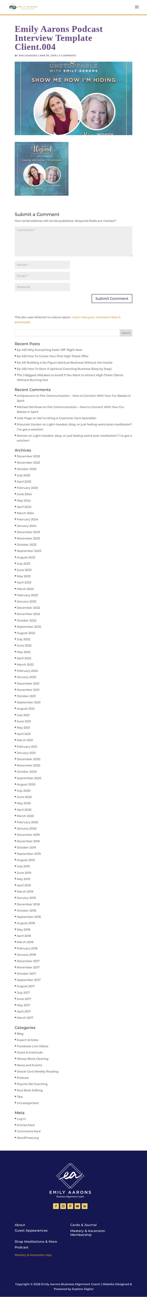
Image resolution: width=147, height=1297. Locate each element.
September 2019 (29, 853)
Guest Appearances (31, 1230)
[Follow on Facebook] (56, 1206)
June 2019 (24, 872)
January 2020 (27, 828)
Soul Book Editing (30, 1090)
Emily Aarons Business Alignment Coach (70, 1284)
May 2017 (23, 1005)
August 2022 (26, 633)
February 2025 (27, 488)
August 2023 (26, 557)
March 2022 (25, 664)
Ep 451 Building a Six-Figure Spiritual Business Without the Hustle (64, 362)
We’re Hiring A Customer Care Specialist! (66, 418)
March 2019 (25, 891)
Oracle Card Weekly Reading (37, 1071)
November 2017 (28, 967)
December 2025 (28, 456)
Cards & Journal (83, 1225)
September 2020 (29, 778)
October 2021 (26, 696)
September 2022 (29, 626)
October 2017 (26, 973)
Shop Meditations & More (36, 1242)
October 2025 (26, 469)
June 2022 (24, 645)
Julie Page (24, 418)
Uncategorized (28, 1103)
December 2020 (28, 759)
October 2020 (27, 771)
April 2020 (24, 809)
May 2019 (23, 879)
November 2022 (28, 614)
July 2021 (23, 715)
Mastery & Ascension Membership (87, 1233)
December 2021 (28, 683)
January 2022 (26, 677)
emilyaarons (28, 55)
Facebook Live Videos (32, 1046)
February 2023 (27, 595)
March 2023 (25, 589)
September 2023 (29, 551)
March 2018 (25, 942)
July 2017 (23, 992)
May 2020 (24, 803)
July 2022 (23, 639)
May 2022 (23, 652)
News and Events (29, 1065)
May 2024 (24, 500)
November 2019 (28, 841)
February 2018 (27, 948)
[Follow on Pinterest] (70, 1206)
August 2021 (26, 708)
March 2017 (25, 1017)
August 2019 (26, 860)
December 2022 (28, 607)
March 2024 (25, 513)
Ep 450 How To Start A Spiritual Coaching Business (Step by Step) (64, 369)
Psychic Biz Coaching (32, 1084)
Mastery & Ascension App (33, 1255)
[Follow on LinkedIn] (84, 1206)
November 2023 (28, 538)
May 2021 (23, 727)
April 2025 (24, 481)
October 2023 (26, 544)
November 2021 (28, 690)
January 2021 (26, 753)
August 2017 (26, 986)
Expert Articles (27, 1040)
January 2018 (26, 954)
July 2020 (23, 790)
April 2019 (24, 885)
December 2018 (28, 904)
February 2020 (27, 822)
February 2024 (27, 519)
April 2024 (24, 507)
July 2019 (23, 866)
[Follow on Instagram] (63, 1206)
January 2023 (26, 601)
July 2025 (23, 475)
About (20, 1225)
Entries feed (26, 1125)
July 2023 (23, 563)
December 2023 (28, 532)
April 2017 (24, 1011)
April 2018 (24, 936)
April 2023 (24, 582)
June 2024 (24, 494)
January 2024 (27, 526)
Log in (21, 1118)
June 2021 (24, 721)
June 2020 (24, 797)
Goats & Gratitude (30, 1052)
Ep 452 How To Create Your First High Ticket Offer (53, 356)
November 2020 (28, 765)
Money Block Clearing (32, 1058)
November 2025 (28, 462)
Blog (20, 1033)
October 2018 (26, 910)
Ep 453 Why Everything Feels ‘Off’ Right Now (49, 350)
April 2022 (24, 658)
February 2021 (27, 746)
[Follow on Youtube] (77, 1206)
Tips (20, 1096)
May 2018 (23, 929)
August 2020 (26, 784)
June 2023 (24, 570)
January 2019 (26, 898)
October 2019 (26, 847)
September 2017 (29, 980)
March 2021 (25, 740)
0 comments (67, 55)
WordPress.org (28, 1137)
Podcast (23, 1077)
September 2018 (29, 917)
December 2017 (28, 961)
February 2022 (27, 671)
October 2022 (26, 620)
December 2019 (28, 834)
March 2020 (25, 816)
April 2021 (24, 734)
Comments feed (29, 1131)
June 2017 (24, 999)
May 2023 (23, 576)
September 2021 (29, 702)
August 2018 (26, 923)
